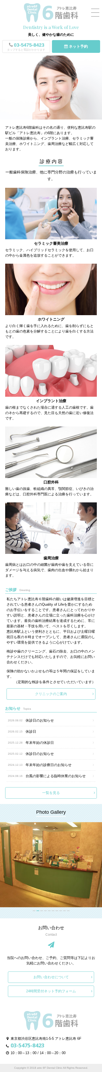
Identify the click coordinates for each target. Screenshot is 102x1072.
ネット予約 (78, 46)
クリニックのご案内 (51, 694)
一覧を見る (51, 793)
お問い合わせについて (51, 977)
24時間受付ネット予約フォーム (51, 991)
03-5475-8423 (26, 46)
